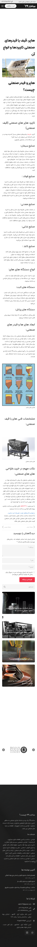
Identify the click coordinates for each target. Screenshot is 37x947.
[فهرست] (2, 6)
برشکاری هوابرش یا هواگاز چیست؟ (21, 659)
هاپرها (29, 134)
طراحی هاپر (16, 518)
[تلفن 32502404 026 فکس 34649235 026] (33, 909)
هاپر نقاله (17, 521)
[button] (3, 749)
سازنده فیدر (12, 516)
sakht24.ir (23, 506)
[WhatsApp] (32, 932)
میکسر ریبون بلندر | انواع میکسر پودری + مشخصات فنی (19, 633)
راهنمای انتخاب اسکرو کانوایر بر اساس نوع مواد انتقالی (20, 875)
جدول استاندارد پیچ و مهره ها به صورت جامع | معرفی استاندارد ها (19, 609)
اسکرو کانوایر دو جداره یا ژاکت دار (26, 881)
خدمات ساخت (28, 516)
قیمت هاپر (32, 521)
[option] (17, 750)
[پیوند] (30, 6)
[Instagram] (27, 932)
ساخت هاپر (20, 516)
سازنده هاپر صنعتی (26, 518)
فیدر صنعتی (8, 518)
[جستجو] (4, 587)
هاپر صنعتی (24, 521)
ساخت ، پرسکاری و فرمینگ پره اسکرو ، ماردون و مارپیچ (20, 682)
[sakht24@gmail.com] (33, 904)
